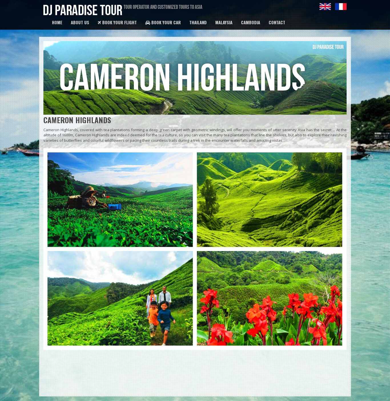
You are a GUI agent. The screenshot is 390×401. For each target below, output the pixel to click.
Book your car (165, 22)
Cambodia (250, 22)
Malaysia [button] (223, 22)
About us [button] (80, 22)
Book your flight (119, 22)
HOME (57, 22)
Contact (277, 22)
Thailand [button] (198, 22)
